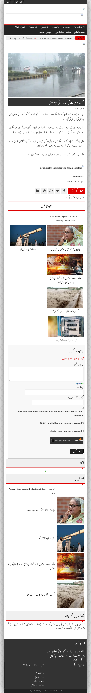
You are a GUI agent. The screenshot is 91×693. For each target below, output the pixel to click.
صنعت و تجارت (74, 656)
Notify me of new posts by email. (66, 431)
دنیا (71, 652)
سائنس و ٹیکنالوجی (63, 32)
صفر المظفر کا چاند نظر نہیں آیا (9, 38)
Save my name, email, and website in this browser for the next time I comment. (51, 413)
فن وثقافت (62, 656)
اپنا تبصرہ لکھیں (78, 364)
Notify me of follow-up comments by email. (60, 423)
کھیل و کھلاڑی (19, 27)
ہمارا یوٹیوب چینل (39, 673)
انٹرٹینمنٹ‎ (33, 27)
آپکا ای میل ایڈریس (76, 397)
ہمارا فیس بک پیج (39, 677)
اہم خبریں (66, 27)
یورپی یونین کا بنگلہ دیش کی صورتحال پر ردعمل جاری (35, 38)
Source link (78, 176)
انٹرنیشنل (45, 27)
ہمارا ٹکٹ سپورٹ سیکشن (37, 685)
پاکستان (55, 27)
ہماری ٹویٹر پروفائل (39, 681)
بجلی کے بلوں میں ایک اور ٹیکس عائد (66, 340)
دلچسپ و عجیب (45, 32)
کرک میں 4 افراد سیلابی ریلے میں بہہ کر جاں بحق (65, 311)
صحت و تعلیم (79, 32)
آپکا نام (80, 387)
